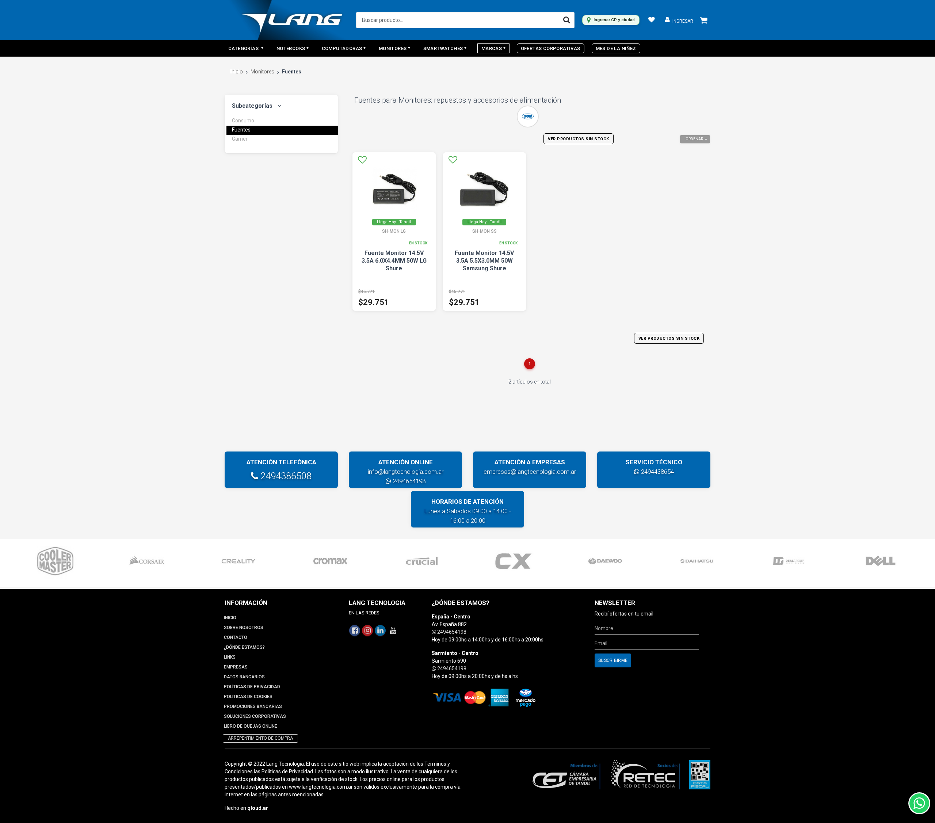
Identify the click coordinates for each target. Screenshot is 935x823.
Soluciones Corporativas (255, 716)
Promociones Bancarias (253, 706)
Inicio (236, 72)
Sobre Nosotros (243, 627)
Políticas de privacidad (252, 686)
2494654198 (408, 481)
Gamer (240, 139)
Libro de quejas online (250, 726)
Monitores (262, 72)
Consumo (243, 120)
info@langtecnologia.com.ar (405, 471)
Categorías (244, 48)
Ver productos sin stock (578, 139)
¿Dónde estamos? (244, 647)
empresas (236, 667)
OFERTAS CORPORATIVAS (550, 48)
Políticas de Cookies (248, 696)
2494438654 (657, 471)
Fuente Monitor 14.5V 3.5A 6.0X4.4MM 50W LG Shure (394, 260)
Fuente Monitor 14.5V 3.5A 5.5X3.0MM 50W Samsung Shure (484, 260)
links (230, 657)
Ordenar (694, 139)
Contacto (235, 637)
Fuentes (241, 130)
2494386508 (285, 476)
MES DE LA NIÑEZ (616, 48)
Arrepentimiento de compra (260, 738)
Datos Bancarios (244, 676)
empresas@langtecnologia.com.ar (530, 471)
